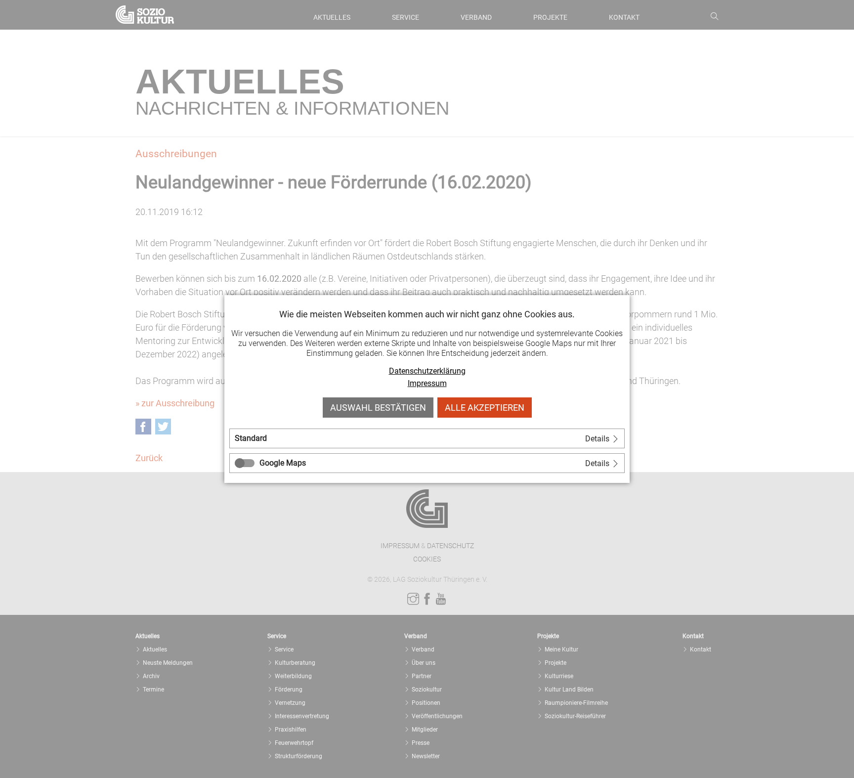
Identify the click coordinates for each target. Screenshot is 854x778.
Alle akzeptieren (484, 407)
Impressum (427, 383)
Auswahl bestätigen (378, 407)
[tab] (427, 438)
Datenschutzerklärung (427, 371)
